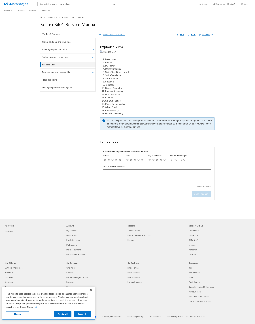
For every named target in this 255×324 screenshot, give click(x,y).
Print (182, 34)
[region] (157, 88)
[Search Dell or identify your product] (114, 4)
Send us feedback (114, 166)
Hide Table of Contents (114, 34)
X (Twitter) (193, 240)
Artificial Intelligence (14, 268)
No (184, 160)
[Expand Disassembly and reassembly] (93, 72)
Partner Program (135, 282)
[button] (205, 4)
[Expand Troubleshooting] (93, 80)
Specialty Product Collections (201, 287)
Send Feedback (201, 194)
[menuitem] (45, 11)
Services (9, 282)
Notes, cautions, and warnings (56, 42)
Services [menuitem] (32, 11)
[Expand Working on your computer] (93, 49)
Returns (131, 240)
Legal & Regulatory (135, 316)
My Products (71, 245)
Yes (175, 160)
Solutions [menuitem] (20, 11)
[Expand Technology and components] (93, 57)
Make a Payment (73, 250)
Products (9, 273)
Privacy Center (195, 292)
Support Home (52, 17)
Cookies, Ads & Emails (112, 316)
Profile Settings (73, 240)
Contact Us (193, 235)
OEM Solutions (134, 277)
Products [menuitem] (8, 11)
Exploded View (48, 65)
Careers (69, 273)
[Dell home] (41, 17)
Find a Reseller (134, 273)
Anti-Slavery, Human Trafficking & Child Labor (186, 316)
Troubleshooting (49, 80)
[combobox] (77, 4)
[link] (219, 4)
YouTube (192, 255)
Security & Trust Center (199, 297)
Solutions (9, 277)
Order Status (72, 235)
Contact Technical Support (139, 235)
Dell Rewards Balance (75, 255)
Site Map (9, 231)
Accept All (82, 314)
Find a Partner (133, 268)
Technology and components (55, 57)
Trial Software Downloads (200, 301)
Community (194, 231)
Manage (17, 314)
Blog (190, 268)
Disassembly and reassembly (56, 72)
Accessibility (155, 316)
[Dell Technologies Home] (16, 4)
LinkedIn (192, 245)
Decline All (63, 314)
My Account (71, 231)
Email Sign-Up (194, 282)
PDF (193, 34)
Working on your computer (54, 49)
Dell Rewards (194, 273)
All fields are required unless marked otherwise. (125, 151)
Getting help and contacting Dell (57, 87)
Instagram (193, 250)
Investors (70, 282)
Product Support (68, 17)
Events (192, 277)
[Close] (91, 290)
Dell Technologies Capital (77, 277)
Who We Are (71, 268)
